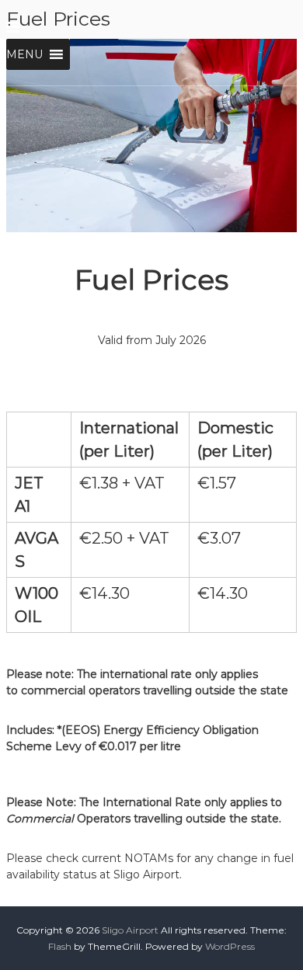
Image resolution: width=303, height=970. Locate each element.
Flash (59, 946)
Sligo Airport (130, 930)
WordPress (230, 946)
